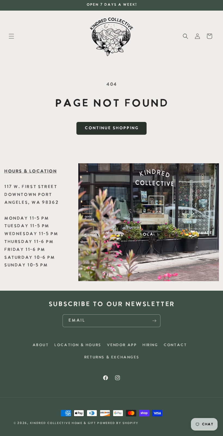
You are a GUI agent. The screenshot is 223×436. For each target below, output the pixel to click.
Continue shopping (111, 128)
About (40, 345)
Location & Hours (77, 345)
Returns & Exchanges (111, 357)
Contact (175, 345)
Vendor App (122, 345)
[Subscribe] (154, 320)
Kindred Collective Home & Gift (63, 423)
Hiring (150, 345)
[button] (11, 36)
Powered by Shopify (117, 423)
